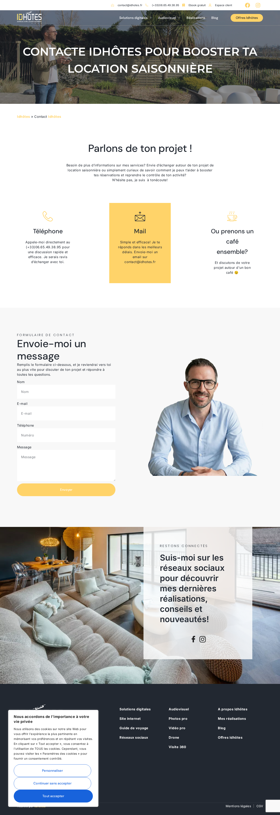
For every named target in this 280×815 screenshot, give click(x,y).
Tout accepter (53, 796)
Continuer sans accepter (52, 783)
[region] (53, 758)
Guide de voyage (134, 728)
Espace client (223, 5)
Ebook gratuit (197, 5)
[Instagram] (258, 5)
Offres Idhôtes (230, 737)
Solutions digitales (133, 18)
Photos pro (178, 719)
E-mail (22, 404)
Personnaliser (52, 770)
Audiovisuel (167, 18)
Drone (174, 737)
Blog (214, 18)
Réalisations (196, 18)
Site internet (130, 719)
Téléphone (25, 425)
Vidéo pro (177, 728)
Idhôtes (23, 116)
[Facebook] (247, 5)
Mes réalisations (232, 719)
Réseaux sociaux (134, 737)
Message (24, 447)
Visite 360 (177, 747)
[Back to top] (270, 805)
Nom (21, 382)
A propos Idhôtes (232, 709)
